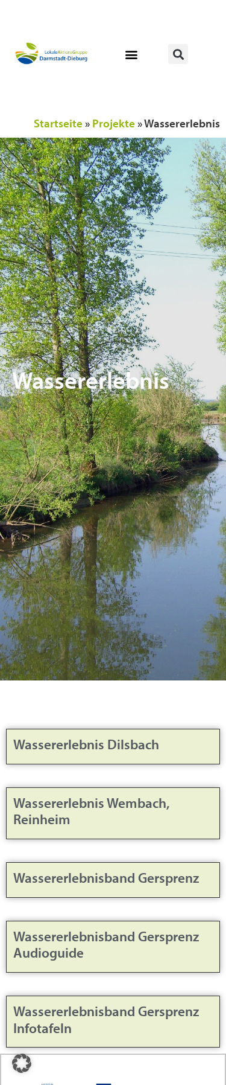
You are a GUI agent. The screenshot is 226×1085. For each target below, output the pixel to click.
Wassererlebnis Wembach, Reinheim (91, 811)
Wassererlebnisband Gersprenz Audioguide (106, 944)
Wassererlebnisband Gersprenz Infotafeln (106, 1019)
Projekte (113, 123)
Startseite (58, 123)
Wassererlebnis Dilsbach (86, 744)
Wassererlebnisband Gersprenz (106, 877)
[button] (132, 54)
